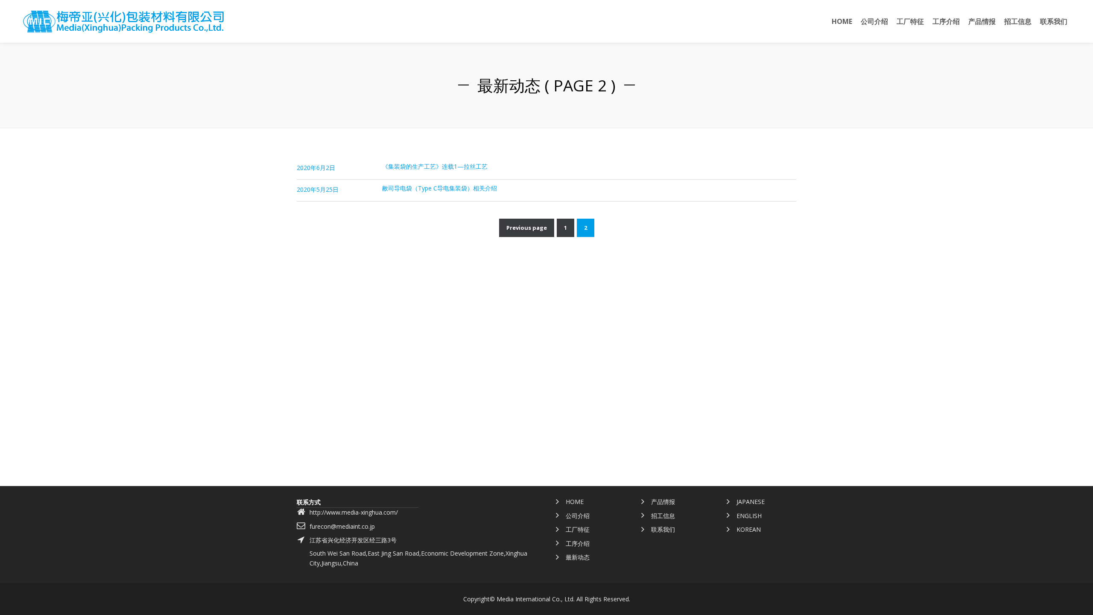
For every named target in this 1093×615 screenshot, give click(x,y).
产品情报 (663, 502)
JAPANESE (750, 502)
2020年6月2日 (316, 168)
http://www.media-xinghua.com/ (354, 512)
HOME (575, 502)
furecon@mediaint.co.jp (342, 526)
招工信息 (663, 516)
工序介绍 (578, 543)
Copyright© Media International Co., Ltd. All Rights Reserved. (546, 599)
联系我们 (663, 529)
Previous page (526, 227)
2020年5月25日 (318, 189)
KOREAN (748, 529)
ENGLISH (749, 516)
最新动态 (578, 557)
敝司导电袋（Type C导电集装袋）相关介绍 (439, 188)
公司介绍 (578, 516)
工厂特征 (578, 529)
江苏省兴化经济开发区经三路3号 (353, 540)
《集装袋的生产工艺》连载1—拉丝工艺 (435, 166)
